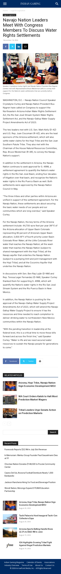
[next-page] (9, 423)
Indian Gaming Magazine (14, 562)
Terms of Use (27, 565)
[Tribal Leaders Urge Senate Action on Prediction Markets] (10, 413)
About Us (39, 565)
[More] (40, 361)
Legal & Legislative (17, 10)
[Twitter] (12, 46)
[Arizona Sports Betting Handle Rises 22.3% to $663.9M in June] (10, 532)
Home (5, 10)
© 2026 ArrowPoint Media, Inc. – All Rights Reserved (30, 568)
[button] (4, 4)
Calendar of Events (34, 562)
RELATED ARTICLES (13, 375)
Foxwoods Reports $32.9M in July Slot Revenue (26, 449)
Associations (49, 562)
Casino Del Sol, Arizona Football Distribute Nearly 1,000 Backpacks (29, 474)
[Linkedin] (19, 46)
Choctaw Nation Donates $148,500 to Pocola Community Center (30, 465)
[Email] (25, 46)
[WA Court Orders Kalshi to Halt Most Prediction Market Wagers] (10, 400)
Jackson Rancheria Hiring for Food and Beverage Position (30, 482)
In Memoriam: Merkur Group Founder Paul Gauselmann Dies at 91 (31, 456)
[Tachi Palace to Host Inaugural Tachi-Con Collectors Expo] (10, 519)
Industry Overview (12, 565)
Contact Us (49, 565)
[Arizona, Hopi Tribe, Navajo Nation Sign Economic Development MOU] (10, 386)
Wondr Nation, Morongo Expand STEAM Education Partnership (27, 489)
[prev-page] (4, 423)
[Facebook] (6, 46)
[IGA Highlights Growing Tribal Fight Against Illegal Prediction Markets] (10, 546)
